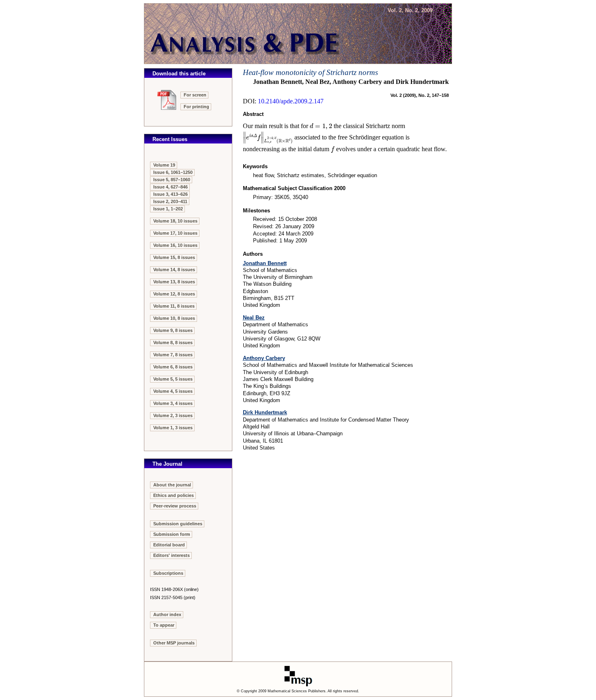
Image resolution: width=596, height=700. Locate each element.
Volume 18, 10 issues (175, 220)
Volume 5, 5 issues (173, 379)
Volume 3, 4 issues (173, 403)
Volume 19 (164, 165)
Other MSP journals (174, 642)
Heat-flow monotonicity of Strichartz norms (310, 72)
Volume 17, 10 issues (175, 233)
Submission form (171, 534)
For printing (196, 106)
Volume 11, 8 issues (174, 306)
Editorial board (169, 544)
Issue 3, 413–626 (170, 194)
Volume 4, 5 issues (173, 391)
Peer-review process (174, 505)
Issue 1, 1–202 (168, 208)
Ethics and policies (173, 495)
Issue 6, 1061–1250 (173, 172)
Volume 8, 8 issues (173, 342)
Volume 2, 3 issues (173, 415)
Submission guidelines (177, 523)
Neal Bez (254, 318)
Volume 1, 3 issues (173, 427)
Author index (167, 614)
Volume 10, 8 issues (174, 318)
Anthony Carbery (264, 358)
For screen (195, 94)
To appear (163, 625)
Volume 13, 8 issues (174, 281)
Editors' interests (171, 555)
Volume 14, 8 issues (174, 269)
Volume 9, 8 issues (173, 330)
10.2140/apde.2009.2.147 (291, 101)
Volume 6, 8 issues (173, 366)
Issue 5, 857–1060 (171, 179)
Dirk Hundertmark (265, 412)
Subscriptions (168, 573)
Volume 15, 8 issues (174, 257)
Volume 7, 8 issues (173, 354)
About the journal (172, 484)
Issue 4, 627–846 (170, 186)
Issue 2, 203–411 (170, 201)
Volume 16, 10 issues (175, 245)
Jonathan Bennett (265, 263)
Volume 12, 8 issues (174, 293)
